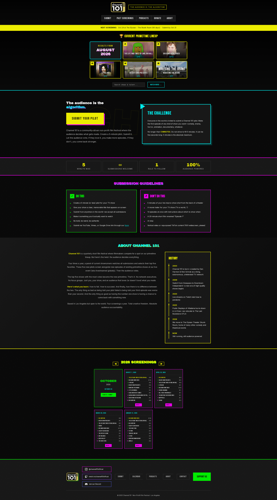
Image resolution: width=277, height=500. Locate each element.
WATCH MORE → (156, 85)
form (127, 225)
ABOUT (170, 18)
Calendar (136, 476)
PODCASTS (144, 18)
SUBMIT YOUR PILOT (85, 118)
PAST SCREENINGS (125, 18)
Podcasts (153, 476)
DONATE (157, 18)
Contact (183, 476)
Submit (121, 476)
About (168, 476)
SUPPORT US (202, 476)
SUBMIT (107, 18)
